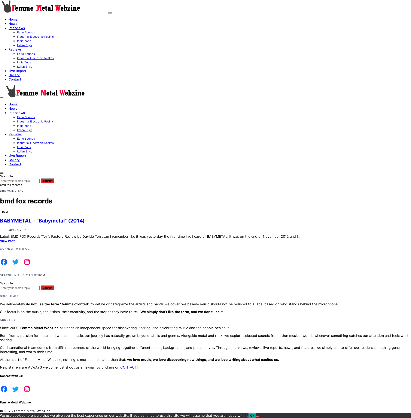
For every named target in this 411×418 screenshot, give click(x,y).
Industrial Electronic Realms (35, 36)
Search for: (7, 176)
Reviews (15, 49)
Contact (15, 79)
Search (47, 180)
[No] (257, 416)
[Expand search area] (1, 97)
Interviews (17, 28)
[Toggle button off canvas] (110, 12)
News (13, 24)
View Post (7, 241)
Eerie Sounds (26, 32)
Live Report (17, 71)
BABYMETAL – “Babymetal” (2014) (42, 221)
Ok (252, 415)
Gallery (14, 75)
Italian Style (24, 45)
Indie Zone (24, 41)
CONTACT (128, 367)
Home (13, 19)
